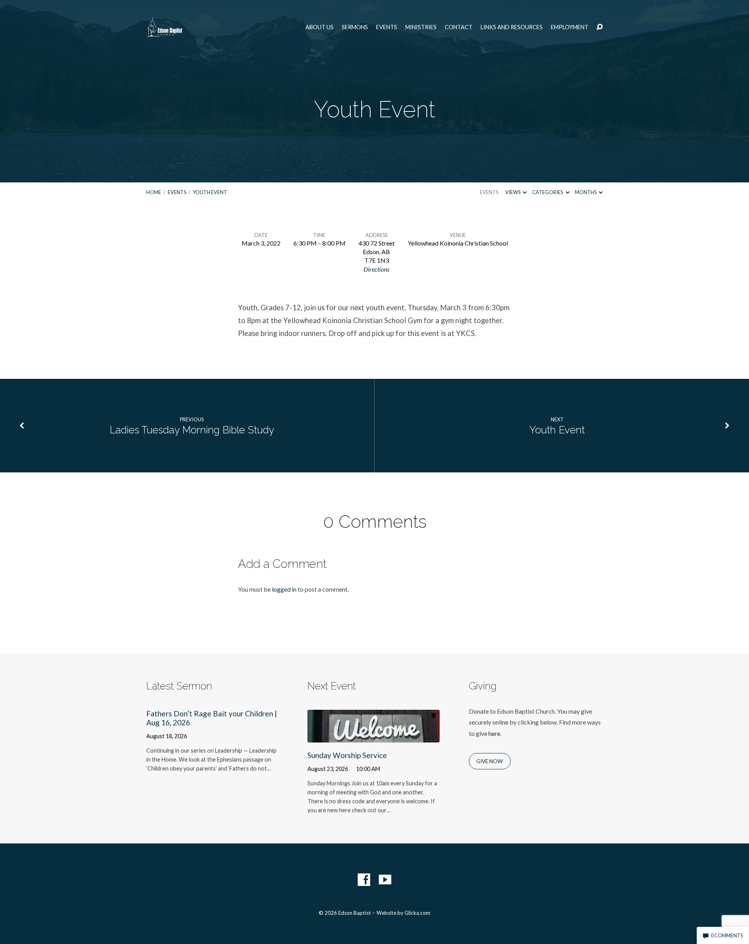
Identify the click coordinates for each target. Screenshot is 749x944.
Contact (458, 27)
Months (586, 192)
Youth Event (210, 192)
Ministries (421, 27)
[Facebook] (364, 879)
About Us (319, 27)
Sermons (355, 27)
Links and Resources (512, 27)
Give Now (489, 761)
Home (153, 192)
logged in (284, 589)
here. (494, 733)
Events (386, 27)
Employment (569, 27)
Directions (376, 269)
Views (513, 192)
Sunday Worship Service (347, 755)
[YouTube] (385, 879)
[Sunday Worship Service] (373, 737)
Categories (548, 192)
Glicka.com (417, 913)
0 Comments (726, 935)
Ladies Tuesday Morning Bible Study (192, 430)
